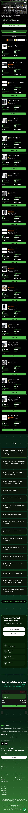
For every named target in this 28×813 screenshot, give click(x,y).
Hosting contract (4, 794)
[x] (2, 737)
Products (17, 763)
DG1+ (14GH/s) (11, 361)
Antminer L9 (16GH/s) (13, 155)
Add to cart (14, 58)
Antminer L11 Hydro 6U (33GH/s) (16, 62)
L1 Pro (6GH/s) (11, 210)
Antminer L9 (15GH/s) (13, 174)
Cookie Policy (3, 792)
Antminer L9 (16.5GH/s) (14, 137)
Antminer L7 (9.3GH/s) (13, 324)
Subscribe (14, 757)
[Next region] (26, 712)
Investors (3, 779)
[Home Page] (4, 3)
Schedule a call (15, 629)
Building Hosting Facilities (6, 774)
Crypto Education (18, 774)
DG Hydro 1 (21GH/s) (13, 229)
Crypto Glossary (18, 779)
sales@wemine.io (21, 809)
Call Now (13, 706)
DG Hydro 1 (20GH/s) (13, 248)
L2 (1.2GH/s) (11, 286)
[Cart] (16, 3)
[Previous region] (2, 712)
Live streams (17, 775)
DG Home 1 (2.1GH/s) (13, 305)
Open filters (14, 36)
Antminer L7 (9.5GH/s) (13, 379)
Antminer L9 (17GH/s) (13, 119)
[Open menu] (25, 3)
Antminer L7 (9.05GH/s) (14, 397)
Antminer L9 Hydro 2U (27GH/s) (16, 82)
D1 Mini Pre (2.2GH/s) (13, 267)
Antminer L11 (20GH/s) (13, 100)
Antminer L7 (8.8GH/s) (13, 342)
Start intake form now (6, 27)
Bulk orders (3, 777)
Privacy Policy (4, 788)
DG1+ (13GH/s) (11, 192)
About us (3, 763)
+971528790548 (6, 809)
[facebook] (8, 737)
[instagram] (11, 737)
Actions (14, 31)
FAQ (2, 768)
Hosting (16, 764)
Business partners (4, 775)
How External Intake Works (14, 25)
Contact (2, 764)
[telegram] (16, 737)
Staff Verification (4, 766)
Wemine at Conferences (20, 777)
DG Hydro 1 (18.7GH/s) (13, 415)
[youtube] (14, 737)
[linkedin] (5, 737)
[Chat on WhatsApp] (24, 809)
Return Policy (3, 790)
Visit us (15, 633)
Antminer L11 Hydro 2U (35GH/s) (16, 45)
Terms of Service (4, 786)
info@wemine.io (14, 809)
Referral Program (4, 781)
